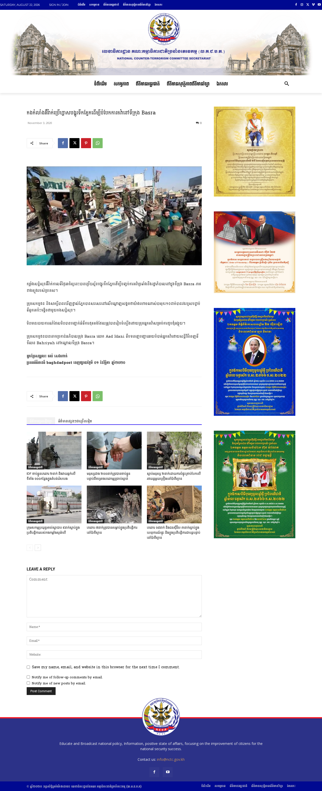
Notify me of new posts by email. (59, 683)
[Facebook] (296, 5)
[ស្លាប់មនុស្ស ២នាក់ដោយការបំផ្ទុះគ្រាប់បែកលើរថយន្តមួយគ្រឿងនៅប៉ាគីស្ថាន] (174, 450)
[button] (286, 84)
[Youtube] (319, 5)
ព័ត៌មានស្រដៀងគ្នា (41, 421)
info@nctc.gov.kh (171, 759)
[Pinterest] (86, 143)
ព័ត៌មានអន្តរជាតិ (35, 467)
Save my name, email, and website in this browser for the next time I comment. (106, 667)
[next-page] (38, 548)
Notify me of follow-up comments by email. (67, 677)
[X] (308, 5)
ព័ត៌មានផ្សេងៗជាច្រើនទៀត (75, 421)
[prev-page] (30, 548)
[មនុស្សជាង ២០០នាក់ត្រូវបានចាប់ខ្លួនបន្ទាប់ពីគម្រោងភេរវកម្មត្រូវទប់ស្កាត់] (114, 450)
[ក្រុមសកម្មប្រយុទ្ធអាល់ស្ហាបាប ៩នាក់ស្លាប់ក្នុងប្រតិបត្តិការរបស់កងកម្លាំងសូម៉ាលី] (54, 504)
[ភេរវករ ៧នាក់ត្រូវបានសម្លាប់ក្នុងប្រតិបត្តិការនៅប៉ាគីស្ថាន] (114, 504)
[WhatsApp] (98, 143)
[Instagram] (302, 5)
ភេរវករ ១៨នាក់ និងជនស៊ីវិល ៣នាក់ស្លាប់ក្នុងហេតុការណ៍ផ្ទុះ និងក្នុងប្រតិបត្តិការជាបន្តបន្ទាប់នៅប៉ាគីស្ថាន (173, 533)
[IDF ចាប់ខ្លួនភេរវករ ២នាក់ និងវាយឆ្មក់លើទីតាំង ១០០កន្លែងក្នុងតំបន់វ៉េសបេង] (54, 450)
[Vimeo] (313, 5)
